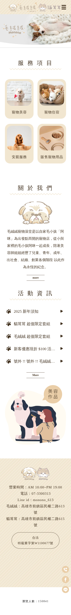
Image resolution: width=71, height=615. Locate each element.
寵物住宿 (51, 112)
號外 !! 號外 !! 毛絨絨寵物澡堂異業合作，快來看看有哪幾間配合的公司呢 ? (36, 361)
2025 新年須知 (26, 311)
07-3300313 (41, 494)
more (36, 277)
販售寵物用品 (52, 157)
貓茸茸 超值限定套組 (32, 324)
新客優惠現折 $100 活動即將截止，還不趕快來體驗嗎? (36, 349)
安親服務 (19, 157)
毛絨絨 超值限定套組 (32, 336)
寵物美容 (19, 112)
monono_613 (43, 500)
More (35, 375)
